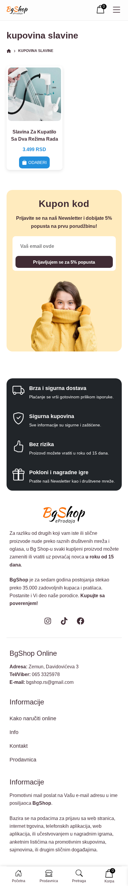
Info (14, 732)
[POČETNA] (9, 51)
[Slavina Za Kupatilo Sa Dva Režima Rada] (34, 94)
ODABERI (37, 162)
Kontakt (19, 746)
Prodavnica (23, 760)
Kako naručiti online (33, 718)
